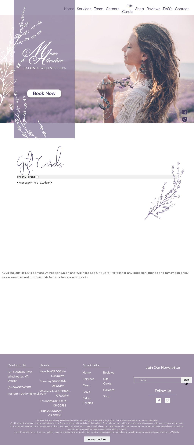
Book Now (44, 93)
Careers (113, 8)
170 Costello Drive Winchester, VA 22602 (20, 376)
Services (84, 8)
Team (98, 8)
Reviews (153, 8)
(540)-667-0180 (19, 387)
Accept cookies (97, 439)
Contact (182, 8)
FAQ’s (167, 8)
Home (87, 372)
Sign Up (186, 380)
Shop (139, 8)
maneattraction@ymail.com (27, 394)
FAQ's (87, 392)
